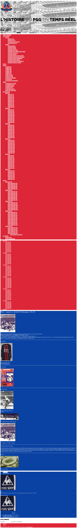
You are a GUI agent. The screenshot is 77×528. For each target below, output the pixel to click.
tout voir (13, 512)
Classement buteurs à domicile (14, 60)
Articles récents (6, 473)
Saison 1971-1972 (11, 96)
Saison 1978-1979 (11, 105)
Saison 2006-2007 (11, 148)
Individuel (7, 44)
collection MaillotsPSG (5, 363)
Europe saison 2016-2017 (12, 220)
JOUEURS (4, 82)
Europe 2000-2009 (8, 201)
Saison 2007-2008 (11, 150)
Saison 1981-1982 (11, 111)
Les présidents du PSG (9, 86)
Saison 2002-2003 (11, 143)
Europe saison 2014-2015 (12, 218)
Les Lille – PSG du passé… (8, 516)
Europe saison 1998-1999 (12, 200)
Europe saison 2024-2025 (13, 233)
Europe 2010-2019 (8, 211)
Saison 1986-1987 (11, 118)
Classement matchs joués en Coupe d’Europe (16, 51)
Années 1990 (7, 123)
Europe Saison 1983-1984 (12, 184)
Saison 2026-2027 (11, 179)
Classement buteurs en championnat (15, 58)
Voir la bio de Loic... (4, 495)
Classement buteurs (12, 47)
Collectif (7, 37)
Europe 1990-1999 (8, 190)
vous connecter (8, 521)
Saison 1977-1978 (11, 104)
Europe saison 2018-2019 (12, 223)
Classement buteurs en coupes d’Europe (16, 55)
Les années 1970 (8, 66)
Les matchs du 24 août (7, 515)
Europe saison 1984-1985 (12, 186)
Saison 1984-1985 (11, 115)
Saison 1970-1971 (11, 94)
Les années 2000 (8, 71)
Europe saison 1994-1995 (12, 194)
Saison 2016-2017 (11, 164)
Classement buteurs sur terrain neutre (16, 61)
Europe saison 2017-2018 (12, 222)
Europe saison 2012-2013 (12, 215)
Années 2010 (7, 154)
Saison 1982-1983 (11, 112)
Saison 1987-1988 (11, 119)
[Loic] (8, 489)
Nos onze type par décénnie (10, 90)
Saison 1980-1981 (11, 109)
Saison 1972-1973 (11, 97)
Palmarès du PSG (11, 39)
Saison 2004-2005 (11, 146)
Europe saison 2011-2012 (12, 213)
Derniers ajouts (8, 237)
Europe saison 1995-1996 (12, 195)
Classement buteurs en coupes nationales (16, 57)
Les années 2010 (8, 72)
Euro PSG (4, 180)
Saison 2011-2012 (11, 157)
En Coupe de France (9, 75)
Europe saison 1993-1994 (12, 193)
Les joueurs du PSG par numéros (11, 80)
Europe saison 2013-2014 (12, 216)
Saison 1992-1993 (11, 128)
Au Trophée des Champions (10, 78)
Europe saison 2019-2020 (13, 225)
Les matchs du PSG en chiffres (14, 42)
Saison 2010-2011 (11, 155)
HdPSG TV (4, 64)
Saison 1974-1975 (11, 100)
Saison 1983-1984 (11, 114)
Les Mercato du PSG (9, 87)
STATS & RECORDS (6, 36)
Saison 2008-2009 (11, 151)
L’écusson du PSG (8, 79)
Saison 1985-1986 (11, 116)
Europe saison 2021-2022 (13, 229)
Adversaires (5, 309)
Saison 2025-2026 (11, 177)
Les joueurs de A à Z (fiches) (10, 83)
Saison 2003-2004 (11, 144)
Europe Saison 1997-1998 (12, 198)
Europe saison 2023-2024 (13, 232)
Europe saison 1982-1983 (12, 183)
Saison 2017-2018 (11, 165)
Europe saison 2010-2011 (12, 212)
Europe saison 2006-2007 (13, 208)
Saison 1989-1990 (11, 122)
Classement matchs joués (13, 50)
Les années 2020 (8, 73)
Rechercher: (2, 32)
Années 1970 (7, 93)
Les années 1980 (8, 68)
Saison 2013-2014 (11, 159)
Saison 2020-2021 (11, 170)
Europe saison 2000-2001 (13, 202)
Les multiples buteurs (12, 54)
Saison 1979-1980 (11, 107)
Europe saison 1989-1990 (12, 189)
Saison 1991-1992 (11, 126)
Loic (1, 491)
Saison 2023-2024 (11, 175)
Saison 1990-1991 (11, 125)
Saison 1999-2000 (11, 137)
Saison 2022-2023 (11, 173)
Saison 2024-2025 (11, 176)
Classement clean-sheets (13, 53)
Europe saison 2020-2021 (13, 227)
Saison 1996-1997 (11, 133)
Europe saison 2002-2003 (13, 205)
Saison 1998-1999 (11, 136)
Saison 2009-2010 (11, 152)
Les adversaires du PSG (12, 43)
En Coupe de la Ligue (9, 76)
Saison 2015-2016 (11, 162)
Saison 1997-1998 (11, 134)
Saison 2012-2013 (11, 158)
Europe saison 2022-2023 (13, 230)
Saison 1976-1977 (11, 103)
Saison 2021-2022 (11, 172)
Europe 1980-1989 (8, 182)
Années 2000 (7, 139)
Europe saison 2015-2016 (12, 219)
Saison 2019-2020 (11, 168)
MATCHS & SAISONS (6, 91)
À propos (5, 472)
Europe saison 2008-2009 (13, 209)
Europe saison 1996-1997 (12, 197)
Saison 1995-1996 (11, 132)
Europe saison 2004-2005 (13, 207)
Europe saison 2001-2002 (13, 204)
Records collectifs (11, 40)
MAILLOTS (4, 65)
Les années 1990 (8, 69)
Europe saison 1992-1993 (12, 191)
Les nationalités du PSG (10, 89)
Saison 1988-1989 (11, 121)
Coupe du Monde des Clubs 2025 (16, 234)
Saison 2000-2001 (11, 140)
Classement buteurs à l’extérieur (14, 62)
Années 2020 (7, 169)
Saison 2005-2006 (11, 147)
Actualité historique (7, 35)
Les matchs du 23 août (7, 517)
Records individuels (12, 46)
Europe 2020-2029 (8, 226)
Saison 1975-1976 (11, 101)
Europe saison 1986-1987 (12, 187)
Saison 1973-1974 (11, 98)
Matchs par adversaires (10, 238)
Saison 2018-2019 (11, 166)
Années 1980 (7, 108)
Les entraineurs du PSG (9, 85)
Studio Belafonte (29, 526)
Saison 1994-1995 (11, 130)
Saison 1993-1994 (11, 129)
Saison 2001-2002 (11, 141)
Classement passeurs (12, 48)
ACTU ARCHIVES (5, 236)
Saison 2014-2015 (11, 161)
